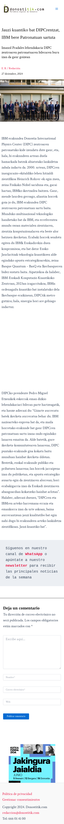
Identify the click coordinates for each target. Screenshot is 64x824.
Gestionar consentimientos (21, 799)
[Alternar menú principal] (57, 9)
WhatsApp (34, 554)
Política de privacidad (17, 794)
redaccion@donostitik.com (20, 812)
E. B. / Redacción (11, 68)
